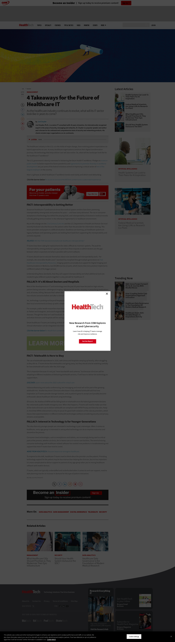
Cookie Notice (51, 640)
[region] (87, 636)
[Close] (171, 636)
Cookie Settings (134, 636)
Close (107, 293)
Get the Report (87, 341)
